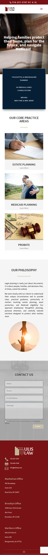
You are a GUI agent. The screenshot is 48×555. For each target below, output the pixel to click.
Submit (38, 426)
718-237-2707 (19, 2)
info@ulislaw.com (16, 468)
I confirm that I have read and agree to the (22, 422)
